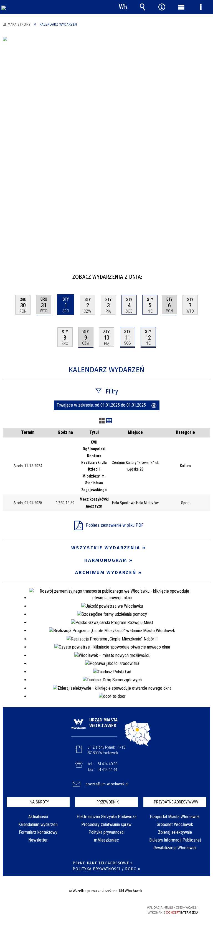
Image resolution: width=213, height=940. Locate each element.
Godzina (65, 432)
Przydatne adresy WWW (176, 802)
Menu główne (181, 7)
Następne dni (205, 274)
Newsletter (38, 840)
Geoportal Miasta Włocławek (175, 816)
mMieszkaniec (106, 840)
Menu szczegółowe (200, 7)
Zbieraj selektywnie (175, 832)
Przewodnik (108, 802)
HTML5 (94, 907)
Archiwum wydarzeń (105, 572)
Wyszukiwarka (142, 7)
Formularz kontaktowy (38, 832)
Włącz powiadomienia (123, 7)
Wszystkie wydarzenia (105, 548)
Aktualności (38, 816)
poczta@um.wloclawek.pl (107, 784)
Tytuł (94, 432)
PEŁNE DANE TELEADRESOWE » (103, 863)
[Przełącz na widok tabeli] (109, 421)
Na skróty (39, 802)
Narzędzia (162, 7)
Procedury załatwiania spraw (106, 824)
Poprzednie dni (10, 274)
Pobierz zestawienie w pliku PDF (114, 525)
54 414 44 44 (107, 769)
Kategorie (185, 432)
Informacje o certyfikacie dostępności (36, 908)
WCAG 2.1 (119, 907)
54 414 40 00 (107, 763)
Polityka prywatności (106, 832)
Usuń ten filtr (154, 406)
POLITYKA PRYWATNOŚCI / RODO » (106, 869)
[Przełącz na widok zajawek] (102, 421)
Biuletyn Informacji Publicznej (175, 840)
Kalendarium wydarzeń (38, 824)
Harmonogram (105, 560)
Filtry (112, 391)
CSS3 (102, 907)
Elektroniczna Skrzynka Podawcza (106, 816)
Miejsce (135, 432)
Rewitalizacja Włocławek (175, 847)
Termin (27, 432)
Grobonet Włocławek (175, 824)
